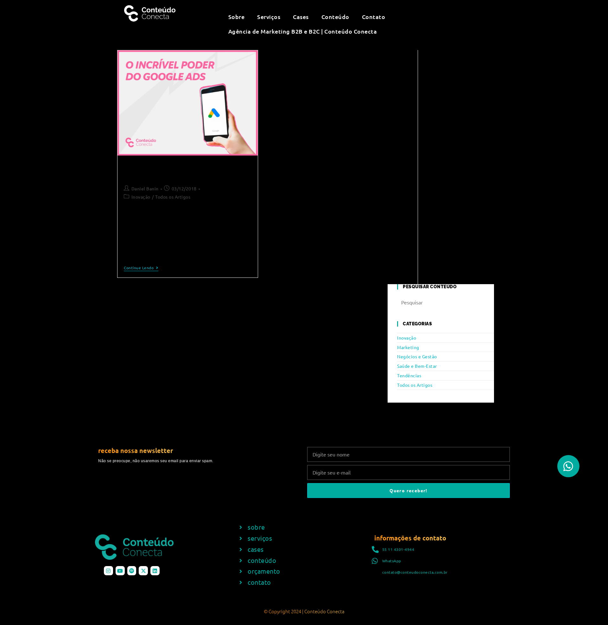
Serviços (268, 16)
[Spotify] (131, 570)
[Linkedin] (155, 570)
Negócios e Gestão (417, 356)
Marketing (408, 347)
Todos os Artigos (172, 197)
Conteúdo (335, 16)
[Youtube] (120, 570)
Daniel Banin (145, 188)
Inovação (140, 197)
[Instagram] (108, 570)
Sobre (236, 16)
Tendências (409, 375)
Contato (373, 16)
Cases (301, 16)
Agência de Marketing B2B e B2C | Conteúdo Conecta (302, 31)
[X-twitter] (143, 570)
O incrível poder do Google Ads (171, 170)
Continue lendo (141, 267)
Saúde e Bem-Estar (417, 366)
